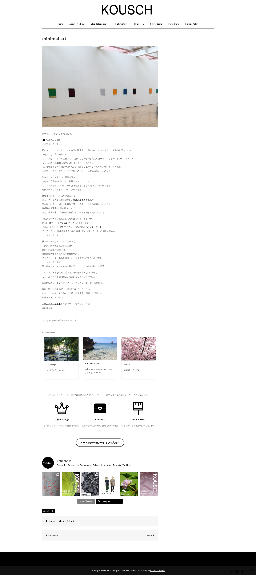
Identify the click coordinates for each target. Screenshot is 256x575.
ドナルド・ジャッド (66, 283)
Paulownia (53, 535)
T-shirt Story (121, 24)
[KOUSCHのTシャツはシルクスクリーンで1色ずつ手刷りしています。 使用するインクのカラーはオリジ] (149, 484)
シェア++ (251, 570)
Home (60, 24)
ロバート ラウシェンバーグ (61, 223)
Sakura (127, 364)
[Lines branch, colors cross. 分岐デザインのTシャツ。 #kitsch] (51, 484)
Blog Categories (98, 24)
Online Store (156, 24)
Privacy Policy (191, 24)
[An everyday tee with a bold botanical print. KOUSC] (90, 484)
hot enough (51, 365)
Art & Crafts (52, 370)
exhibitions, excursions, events (99, 369)
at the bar (128, 370)
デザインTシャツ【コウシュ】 (56, 133)
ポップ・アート (94, 227)
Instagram (173, 24)
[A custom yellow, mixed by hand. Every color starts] (71, 484)
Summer (62, 370)
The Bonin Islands (92, 363)
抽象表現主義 (79, 200)
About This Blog (76, 24)
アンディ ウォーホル (69, 227)
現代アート (48, 511)
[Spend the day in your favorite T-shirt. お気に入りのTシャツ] (110, 484)
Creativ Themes (157, 570)
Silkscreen (139, 24)
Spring (89, 372)
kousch (52, 521)
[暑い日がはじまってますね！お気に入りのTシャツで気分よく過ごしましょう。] (129, 484)
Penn (149, 535)
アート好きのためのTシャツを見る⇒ (100, 442)
